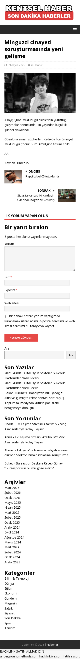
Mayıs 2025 (12, 502)
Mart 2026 (11, 488)
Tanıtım (9, 628)
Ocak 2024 (12, 557)
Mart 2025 (11, 512)
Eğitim (8, 588)
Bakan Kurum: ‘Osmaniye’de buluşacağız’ (33, 393)
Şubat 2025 (12, 517)
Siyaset (9, 613)
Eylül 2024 (11, 532)
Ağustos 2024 (14, 537)
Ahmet (9, 450)
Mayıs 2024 (12, 542)
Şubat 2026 (12, 492)
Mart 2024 (11, 547)
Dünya (9, 583)
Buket (8, 463)
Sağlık (8, 608)
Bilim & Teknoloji (16, 578)
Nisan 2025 (12, 507)
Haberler (52, 645)
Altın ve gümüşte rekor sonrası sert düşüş (34, 398)
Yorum (9, 244)
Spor (7, 623)
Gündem (10, 598)
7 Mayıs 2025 (16, 65)
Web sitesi (11, 303)
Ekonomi (10, 593)
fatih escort (71, 656)
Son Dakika (12, 618)
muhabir (36, 65)
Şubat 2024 (12, 552)
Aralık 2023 (12, 562)
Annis (8, 437)
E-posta (10, 290)
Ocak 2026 (12, 498)
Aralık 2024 (12, 527)
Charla (9, 424)
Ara (6, 348)
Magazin (10, 603)
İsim (7, 277)
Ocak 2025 (12, 522)
